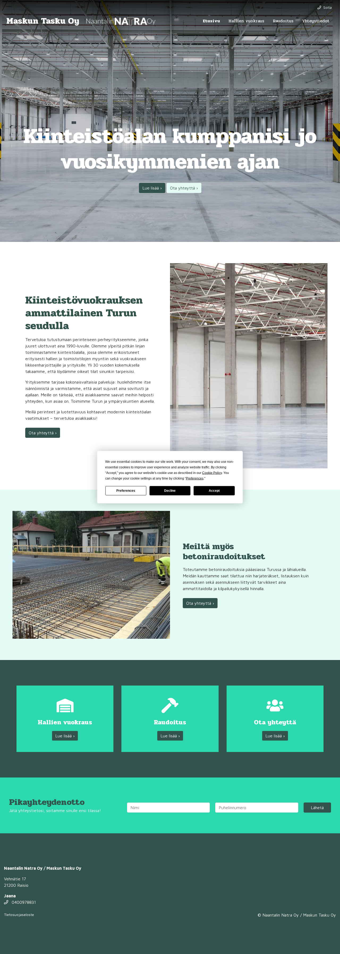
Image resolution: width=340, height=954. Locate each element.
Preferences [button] (194, 478)
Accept (214, 491)
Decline (170, 491)
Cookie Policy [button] (212, 472)
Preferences (125, 491)
